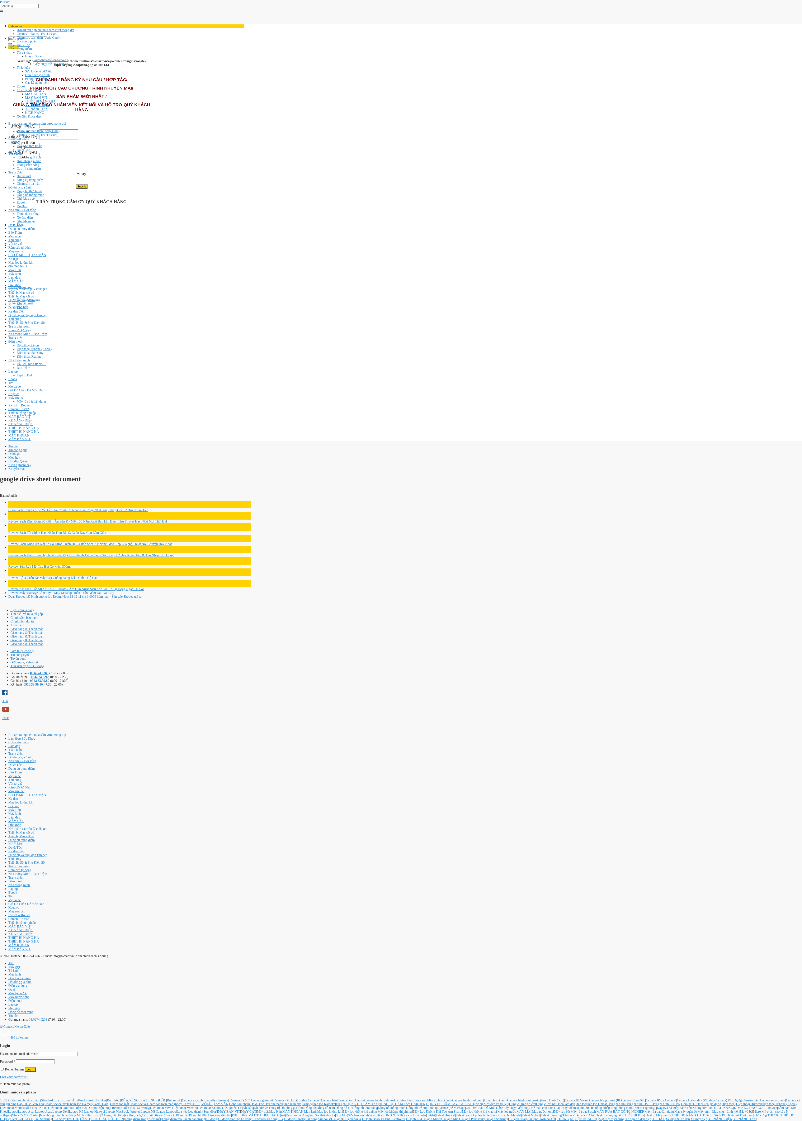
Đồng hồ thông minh (30, 195)
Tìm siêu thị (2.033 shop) (27, 666)
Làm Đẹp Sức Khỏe (21, 127)
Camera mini (750, 1100)
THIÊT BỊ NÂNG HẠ (40, 101)
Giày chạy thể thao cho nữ (50, 60)
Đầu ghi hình (616, 1104)
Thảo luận (23, 67)
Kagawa (13, 394)
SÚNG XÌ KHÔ (394, 1115)
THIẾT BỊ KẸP (633, 1115)
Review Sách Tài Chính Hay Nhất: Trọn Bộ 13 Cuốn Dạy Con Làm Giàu (57, 532)
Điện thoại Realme (29, 356)
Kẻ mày (674, 1108)
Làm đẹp (14, 142)
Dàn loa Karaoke (19, 978)
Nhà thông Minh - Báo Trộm (81, 1115)
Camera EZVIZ (18, 409)
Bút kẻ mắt (24, 176)
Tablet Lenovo (491, 1115)
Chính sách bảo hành (24, 617)
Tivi (11, 383)
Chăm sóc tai (138, 1104)
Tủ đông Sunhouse (318, 1119)
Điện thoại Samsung (30, 352)
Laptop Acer (26, 1111)
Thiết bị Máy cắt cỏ (21, 292)
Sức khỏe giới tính (29, 157)
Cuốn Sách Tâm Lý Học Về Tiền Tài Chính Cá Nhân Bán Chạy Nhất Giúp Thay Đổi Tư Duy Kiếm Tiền (78, 510)
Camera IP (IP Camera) (661, 1100)
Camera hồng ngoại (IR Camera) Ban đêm (617, 1100)
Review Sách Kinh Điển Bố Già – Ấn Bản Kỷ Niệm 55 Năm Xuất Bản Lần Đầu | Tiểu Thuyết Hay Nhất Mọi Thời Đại (87, 521)
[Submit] (1, 11)
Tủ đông (211, 1119)
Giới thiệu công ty (22, 651)
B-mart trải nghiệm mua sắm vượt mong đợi (45, 30)
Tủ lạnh (13, 970)
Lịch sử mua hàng (22, 610)
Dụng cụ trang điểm (30, 180)
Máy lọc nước (17, 993)
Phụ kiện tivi (222, 1115)
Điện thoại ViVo (160, 1108)
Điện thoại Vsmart (184, 1108)
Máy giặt (14, 967)
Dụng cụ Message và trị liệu (489, 1104)
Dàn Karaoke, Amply (298, 1104)
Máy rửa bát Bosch (583, 1111)
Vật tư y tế (15, 243)
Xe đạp (13, 259)
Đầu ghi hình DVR (638, 1104)
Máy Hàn (14, 270)
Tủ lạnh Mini (450, 1119)
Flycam (442, 1108)
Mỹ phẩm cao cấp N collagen (27, 289)
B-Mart (5, 2)
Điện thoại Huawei (748, 1104)
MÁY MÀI (15, 304)
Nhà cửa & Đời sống (22, 210)
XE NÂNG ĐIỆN (37, 105)
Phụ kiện (14, 1008)
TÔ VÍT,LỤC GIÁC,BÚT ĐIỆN (102, 1119)
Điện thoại (15, 341)
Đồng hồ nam (326, 1108)
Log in (30, 1069)
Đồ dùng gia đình (20, 187)
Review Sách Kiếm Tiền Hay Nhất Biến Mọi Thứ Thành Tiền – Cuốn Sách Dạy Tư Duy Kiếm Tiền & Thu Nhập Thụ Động (91, 555)
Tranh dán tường (28, 213)
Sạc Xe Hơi (317, 1115)
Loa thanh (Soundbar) (202, 1111)
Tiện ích (11, 1119)
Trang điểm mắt (150, 1119)
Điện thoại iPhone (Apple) (34, 349)
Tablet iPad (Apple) (469, 1115)
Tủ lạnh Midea (431, 1119)
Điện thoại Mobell (12, 1108)
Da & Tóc (23, 45)
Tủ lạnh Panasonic (472, 1119)
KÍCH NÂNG (34, 112)
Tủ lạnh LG (413, 1119)
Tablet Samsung (551, 1115)
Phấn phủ (195, 1115)
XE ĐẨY (658, 1119)
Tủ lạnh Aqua (352, 1119)
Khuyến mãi (25, 303)
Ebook (21, 86)
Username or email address (19, 1053)
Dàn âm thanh (273, 1104)
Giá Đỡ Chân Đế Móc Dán (26, 390)
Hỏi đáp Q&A (17, 461)
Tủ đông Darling (229, 1119)
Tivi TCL (72, 1119)
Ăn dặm (77, 1100)
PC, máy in (168, 1115)
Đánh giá (14, 453)
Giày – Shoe (33, 56)
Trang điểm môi (172, 1119)
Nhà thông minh (19, 360)
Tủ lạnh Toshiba (539, 1119)
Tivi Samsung (43, 1119)
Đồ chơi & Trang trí (267, 1108)
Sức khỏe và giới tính (39, 71)
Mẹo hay (14, 457)
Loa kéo (13, 266)
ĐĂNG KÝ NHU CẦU (23, 154)
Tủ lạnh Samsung (496, 1119)
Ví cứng (619, 1119)
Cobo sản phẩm (27, 41)
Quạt (11, 989)
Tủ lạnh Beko (371, 1119)
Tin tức (13, 446)
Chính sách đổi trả (22, 621)
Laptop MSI (149, 1111)
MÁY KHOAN (35, 94)
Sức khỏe (14, 285)
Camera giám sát (262, 1100)
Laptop (13, 371)
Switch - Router (415, 1115)
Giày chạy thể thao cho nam (534, 1108)
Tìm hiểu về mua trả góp (26, 614)
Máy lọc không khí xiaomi (479, 1111)
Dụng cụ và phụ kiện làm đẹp (27, 315)
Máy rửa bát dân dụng (31, 401)
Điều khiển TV (232, 1108)
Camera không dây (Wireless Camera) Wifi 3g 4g (709, 1100)
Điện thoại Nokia (36, 1108)
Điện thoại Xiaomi (209, 1108)
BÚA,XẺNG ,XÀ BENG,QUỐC (143, 1100)
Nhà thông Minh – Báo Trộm (27, 334)
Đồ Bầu (22, 206)
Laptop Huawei (94, 1111)
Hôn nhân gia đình (37, 75)
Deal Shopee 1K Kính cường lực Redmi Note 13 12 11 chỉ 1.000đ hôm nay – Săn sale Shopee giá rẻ (74, 596)
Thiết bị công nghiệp (30, 90)
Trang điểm (24, 49)
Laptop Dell (25, 375)
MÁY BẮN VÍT (36, 97)
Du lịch (341, 1104)
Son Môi (341, 1115)
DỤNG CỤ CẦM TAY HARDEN (402, 1104)
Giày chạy (509, 1108)
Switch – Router (19, 405)
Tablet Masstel (511, 1115)
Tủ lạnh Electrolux (392, 1119)
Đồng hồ (310, 1108)
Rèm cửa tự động (19, 247)
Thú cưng (14, 240)
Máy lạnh (14, 274)
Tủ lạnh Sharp (518, 1119)
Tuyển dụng (18, 658)
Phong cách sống (36, 79)
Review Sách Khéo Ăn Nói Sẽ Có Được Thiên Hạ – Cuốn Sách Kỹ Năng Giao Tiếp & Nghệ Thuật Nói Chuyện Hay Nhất (90, 544)
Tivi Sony (59, 1119)
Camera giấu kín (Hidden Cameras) (297, 1100)
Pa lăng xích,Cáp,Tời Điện (142, 1115)
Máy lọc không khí (20, 262)
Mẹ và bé (14, 236)
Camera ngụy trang (772, 1100)
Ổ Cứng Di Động (112, 1115)
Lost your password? (14, 1077)
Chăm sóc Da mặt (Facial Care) (37, 33)
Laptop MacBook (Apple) (122, 1111)
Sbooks (330, 1115)
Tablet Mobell (531, 1115)
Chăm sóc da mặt (28, 183)
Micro (757, 1111)
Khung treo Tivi (702, 1108)
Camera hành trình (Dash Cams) (342, 1100)
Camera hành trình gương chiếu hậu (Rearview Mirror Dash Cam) (408, 1100)
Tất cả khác (24, 52)
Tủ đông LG (274, 1119)
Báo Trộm (15, 232)
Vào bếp (22, 307)
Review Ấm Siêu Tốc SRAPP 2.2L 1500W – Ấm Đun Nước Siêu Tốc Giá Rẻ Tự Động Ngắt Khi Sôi (76, 589)
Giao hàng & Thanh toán (26, 629)
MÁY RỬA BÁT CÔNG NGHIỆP (620, 1111)
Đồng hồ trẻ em (416, 1108)
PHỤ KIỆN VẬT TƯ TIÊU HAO (255, 1115)
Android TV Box (94, 1100)
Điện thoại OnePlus (61, 1108)
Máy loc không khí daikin (360, 1111)
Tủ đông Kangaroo (253, 1119)
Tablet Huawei (445, 1115)
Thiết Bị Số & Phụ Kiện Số (26, 322)
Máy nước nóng (18, 997)
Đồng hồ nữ (343, 1108)
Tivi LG (28, 1119)
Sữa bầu (353, 1115)
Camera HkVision (577, 1100)
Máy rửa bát (16, 251)
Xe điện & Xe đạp (29, 116)
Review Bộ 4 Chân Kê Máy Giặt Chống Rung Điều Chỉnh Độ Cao (53, 577)
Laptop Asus (43, 1111)
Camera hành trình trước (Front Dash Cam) (535, 1100)
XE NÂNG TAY (36, 109)
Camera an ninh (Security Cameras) (205, 1100)
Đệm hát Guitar (691, 1104)
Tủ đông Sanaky (295, 1119)
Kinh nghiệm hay (19, 465)
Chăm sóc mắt (119, 1104)
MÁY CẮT (16, 281)
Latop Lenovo (166, 1111)
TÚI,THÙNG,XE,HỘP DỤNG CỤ (574, 1119)
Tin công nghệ (17, 450)
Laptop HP (76, 1111)
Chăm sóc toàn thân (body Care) (38, 37)
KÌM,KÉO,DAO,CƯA (749, 1108)
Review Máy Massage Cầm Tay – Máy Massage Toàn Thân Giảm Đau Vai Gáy (61, 593)
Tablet (431, 1115)
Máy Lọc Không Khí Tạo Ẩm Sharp (437, 1111)
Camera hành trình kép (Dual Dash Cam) (479, 1100)
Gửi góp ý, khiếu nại (24, 662)
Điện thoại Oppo (28, 345)
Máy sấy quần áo (685, 1111)
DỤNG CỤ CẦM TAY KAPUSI (448, 1104)
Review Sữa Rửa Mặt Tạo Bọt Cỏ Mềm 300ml (39, 566)
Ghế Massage (26, 198)
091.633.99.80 (39, 680)
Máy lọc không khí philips (395, 1111)
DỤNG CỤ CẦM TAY (362, 1104)
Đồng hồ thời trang (29, 146)
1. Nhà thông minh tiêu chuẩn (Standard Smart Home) (35, 1100)
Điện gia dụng (17, 985)
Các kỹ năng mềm (37, 82)
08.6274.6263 (39, 673)
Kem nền (686, 1108)
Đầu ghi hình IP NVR (31, 364)
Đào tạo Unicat (597, 1104)
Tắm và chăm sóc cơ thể (578, 1115)
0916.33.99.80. (34, 684)
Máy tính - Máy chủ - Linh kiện (718, 1111)
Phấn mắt (182, 1115)
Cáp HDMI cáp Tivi (30, 1104)
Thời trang (746, 1115)
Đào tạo (581, 1104)
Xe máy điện (698, 1119)
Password (7, 1061)
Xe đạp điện (25, 217)
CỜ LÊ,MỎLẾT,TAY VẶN (27, 255)
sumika (377, 1115)
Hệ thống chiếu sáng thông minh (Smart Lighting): (623, 1108)
